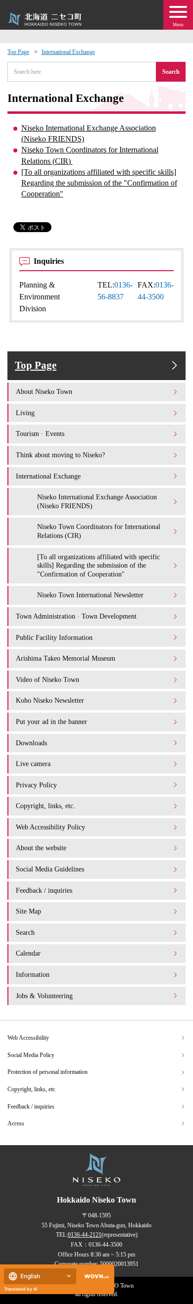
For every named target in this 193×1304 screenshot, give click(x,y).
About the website (41, 848)
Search (171, 71)
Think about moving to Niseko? (60, 455)
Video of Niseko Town (47, 679)
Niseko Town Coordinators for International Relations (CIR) (89, 155)
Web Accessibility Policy (50, 827)
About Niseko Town (44, 391)
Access (15, 1123)
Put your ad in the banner (51, 721)
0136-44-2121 (84, 1234)
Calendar (28, 953)
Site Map (28, 911)
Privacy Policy (36, 785)
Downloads (31, 743)
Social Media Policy (30, 1055)
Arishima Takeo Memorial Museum (65, 658)
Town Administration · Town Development (76, 616)
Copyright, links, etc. (45, 806)
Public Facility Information (54, 637)
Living (25, 413)
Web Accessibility (28, 1037)
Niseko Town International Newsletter (90, 595)
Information (32, 974)
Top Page (18, 51)
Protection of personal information (47, 1071)
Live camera (33, 764)
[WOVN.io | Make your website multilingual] (94, 1276)
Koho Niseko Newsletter (50, 700)
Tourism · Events (40, 433)
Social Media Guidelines (50, 869)
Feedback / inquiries (44, 890)
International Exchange (68, 51)
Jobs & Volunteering (44, 996)
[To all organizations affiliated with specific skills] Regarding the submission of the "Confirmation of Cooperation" (99, 183)
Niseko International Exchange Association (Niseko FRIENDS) (88, 133)
